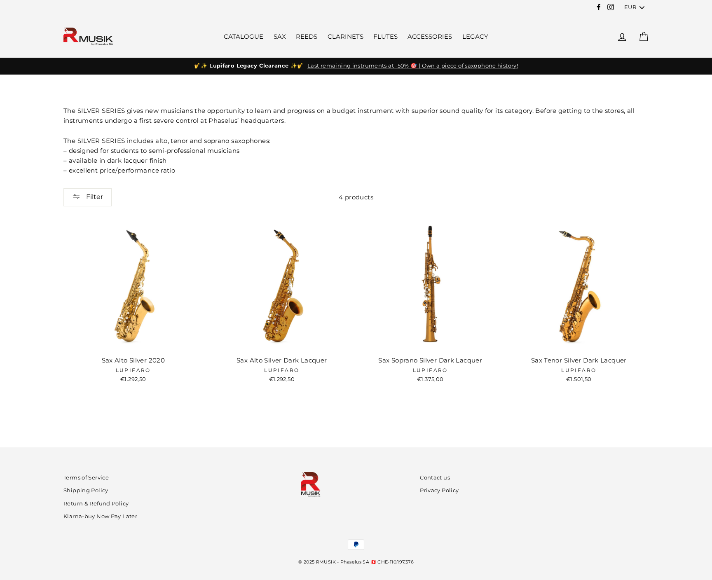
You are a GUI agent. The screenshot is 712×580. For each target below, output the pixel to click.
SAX (280, 36)
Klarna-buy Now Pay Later (100, 516)
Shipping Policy (85, 490)
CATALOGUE (243, 36)
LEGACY (475, 36)
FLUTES (385, 36)
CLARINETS (345, 36)
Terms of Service (86, 478)
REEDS (306, 36)
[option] (356, 66)
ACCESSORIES (430, 36)
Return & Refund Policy (96, 503)
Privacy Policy (439, 490)
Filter (93, 197)
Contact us (435, 478)
